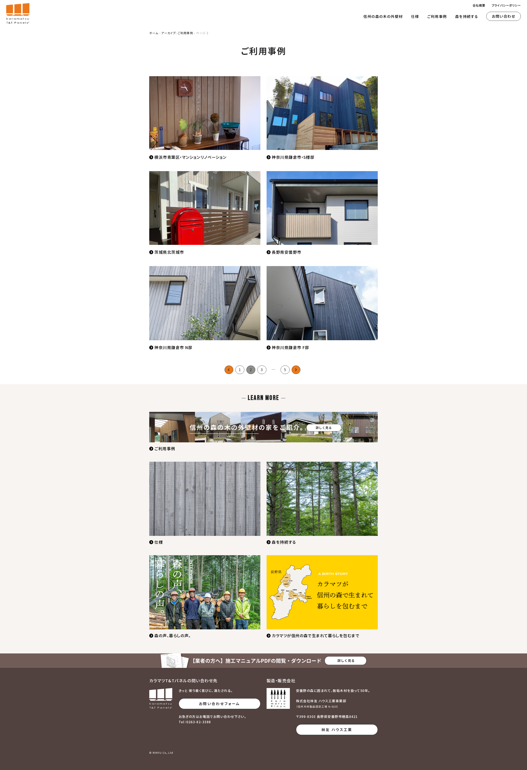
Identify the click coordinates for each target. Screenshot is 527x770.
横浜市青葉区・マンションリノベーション (190, 157)
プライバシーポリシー (506, 5)
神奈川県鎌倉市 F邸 (290, 347)
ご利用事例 (437, 16)
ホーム (153, 33)
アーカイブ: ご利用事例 (177, 33)
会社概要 (479, 5)
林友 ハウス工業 (336, 729)
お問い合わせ (503, 16)
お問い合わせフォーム (219, 703)
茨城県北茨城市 (169, 252)
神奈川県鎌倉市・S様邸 (293, 157)
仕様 (415, 16)
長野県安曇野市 (286, 252)
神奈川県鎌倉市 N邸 (173, 347)
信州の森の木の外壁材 (383, 16)
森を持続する (466, 16)
